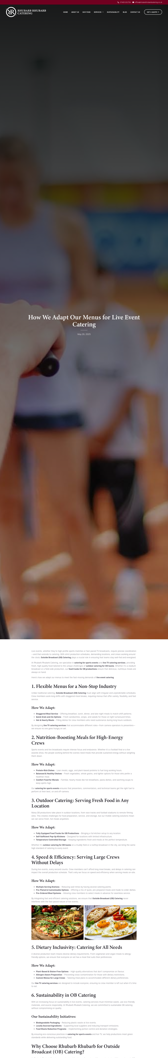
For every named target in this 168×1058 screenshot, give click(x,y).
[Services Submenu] (103, 12)
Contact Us (135, 12)
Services (97, 12)
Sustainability (113, 12)
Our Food (87, 12)
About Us (75, 12)
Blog (125, 12)
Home (65, 12)
